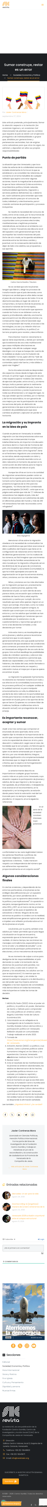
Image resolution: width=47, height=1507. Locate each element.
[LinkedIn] (19, 1114)
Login (42, 1239)
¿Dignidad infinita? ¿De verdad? (28, 1104)
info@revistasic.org (20, 1458)
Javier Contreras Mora (16, 112)
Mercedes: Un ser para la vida (25, 1193)
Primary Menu (42, 4)
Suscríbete (9, 1481)
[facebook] (13, 1346)
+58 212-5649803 (22, 1450)
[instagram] (27, 1346)
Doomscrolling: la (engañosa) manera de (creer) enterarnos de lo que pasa (28, 1207)
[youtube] (33, 1346)
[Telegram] (26, 1114)
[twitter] (20, 1346)
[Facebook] (5, 1114)
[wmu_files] (42, 1253)
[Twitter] (12, 1114)
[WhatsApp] (32, 1114)
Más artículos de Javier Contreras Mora (24, 1167)
